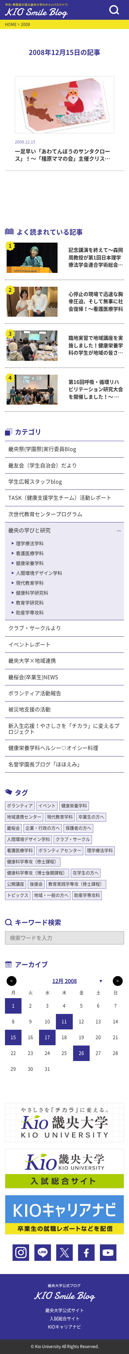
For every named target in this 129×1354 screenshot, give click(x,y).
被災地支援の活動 (29, 709)
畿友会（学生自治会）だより (42, 465)
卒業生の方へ (91, 817)
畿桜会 (13, 828)
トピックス (17, 895)
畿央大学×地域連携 (32, 660)
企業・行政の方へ (42, 828)
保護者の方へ (78, 828)
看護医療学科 (30, 553)
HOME (11, 24)
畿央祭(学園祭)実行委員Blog (42, 449)
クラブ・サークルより (34, 628)
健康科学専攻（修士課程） (33, 862)
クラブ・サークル (73, 839)
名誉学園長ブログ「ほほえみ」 (45, 764)
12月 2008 (64, 981)
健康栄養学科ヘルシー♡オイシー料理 (53, 748)
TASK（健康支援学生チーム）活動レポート (59, 497)
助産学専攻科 (30, 612)
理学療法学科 (30, 543)
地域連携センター (24, 817)
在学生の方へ (86, 873)
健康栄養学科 (30, 563)
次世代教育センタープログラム (45, 514)
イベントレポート (29, 644)
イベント (47, 806)
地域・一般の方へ (51, 895)
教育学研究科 (30, 602)
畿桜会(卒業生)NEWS (33, 677)
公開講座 (15, 884)
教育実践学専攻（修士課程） (76, 884)
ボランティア (20, 806)
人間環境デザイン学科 (39, 573)
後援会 (36, 884)
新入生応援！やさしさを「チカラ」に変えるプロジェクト (63, 728)
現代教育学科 (30, 583)
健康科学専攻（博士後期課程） (37, 873)
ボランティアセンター (59, 850)
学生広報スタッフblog (35, 481)
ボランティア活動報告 (34, 693)
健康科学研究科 (32, 593)
